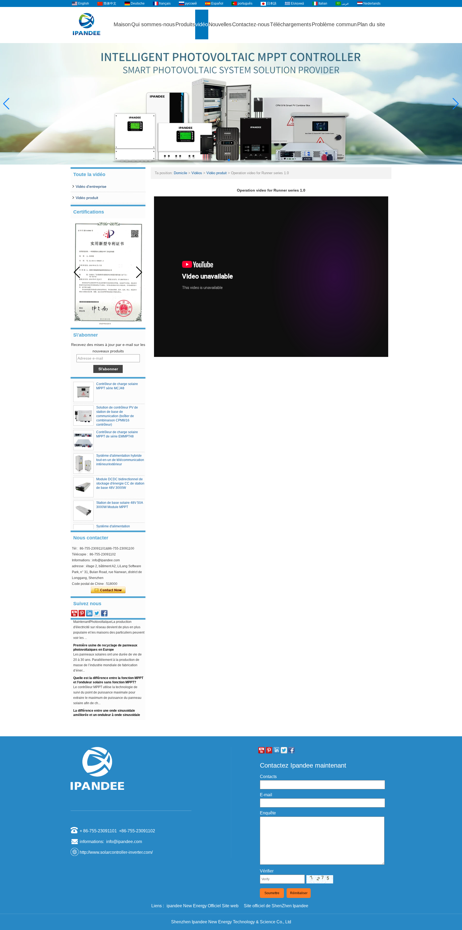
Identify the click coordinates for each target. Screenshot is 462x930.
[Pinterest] (82, 613)
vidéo (201, 24)
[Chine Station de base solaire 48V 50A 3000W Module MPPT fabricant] (83, 511)
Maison (122, 24)
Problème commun (334, 24)
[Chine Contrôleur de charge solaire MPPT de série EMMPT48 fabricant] (83, 440)
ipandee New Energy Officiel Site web (202, 906)
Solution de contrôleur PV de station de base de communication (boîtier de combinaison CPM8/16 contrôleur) (117, 416)
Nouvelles (220, 24)
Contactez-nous (251, 24)
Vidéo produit (87, 198)
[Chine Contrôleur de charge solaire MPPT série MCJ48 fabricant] (83, 392)
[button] (225, 160)
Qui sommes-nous (153, 24)
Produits (185, 24)
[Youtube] (74, 613)
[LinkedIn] (89, 613)
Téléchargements (290, 24)
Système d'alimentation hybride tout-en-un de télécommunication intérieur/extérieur (120, 460)
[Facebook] (104, 613)
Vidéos (196, 173)
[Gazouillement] (97, 613)
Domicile (180, 173)
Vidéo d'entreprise (91, 186)
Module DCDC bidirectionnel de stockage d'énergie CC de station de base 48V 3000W (120, 483)
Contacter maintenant (108, 590)
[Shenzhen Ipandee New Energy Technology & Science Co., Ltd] (87, 41)
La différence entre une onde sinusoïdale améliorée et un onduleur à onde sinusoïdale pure (106, 705)
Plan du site (371, 24)
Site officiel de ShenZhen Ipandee (276, 906)
